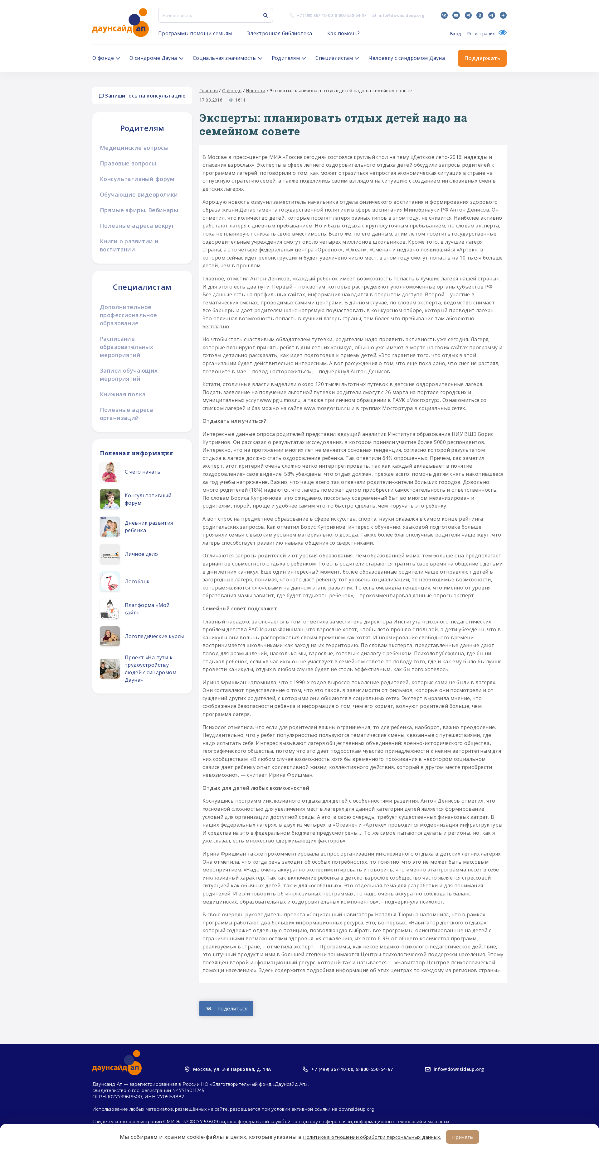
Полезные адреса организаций (126, 414)
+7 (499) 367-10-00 (315, 15)
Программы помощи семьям (195, 33)
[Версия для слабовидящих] (501, 33)
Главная (208, 90)
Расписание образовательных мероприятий (126, 347)
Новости (255, 90)
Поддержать (482, 58)
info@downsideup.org (402, 15)
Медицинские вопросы (134, 147)
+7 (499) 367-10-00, (332, 1069)
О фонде (231, 90)
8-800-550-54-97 (350, 15)
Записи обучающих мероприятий (129, 374)
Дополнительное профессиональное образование (128, 315)
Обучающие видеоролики (139, 194)
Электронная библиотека (279, 33)
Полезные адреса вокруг (137, 225)
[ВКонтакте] (226, 1008)
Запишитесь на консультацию (145, 95)
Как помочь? (343, 33)
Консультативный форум (137, 179)
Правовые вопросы (128, 163)
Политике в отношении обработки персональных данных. (372, 1137)
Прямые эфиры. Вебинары (139, 210)
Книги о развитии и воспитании (129, 245)
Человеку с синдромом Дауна (406, 58)
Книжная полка (123, 394)
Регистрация (481, 33)
